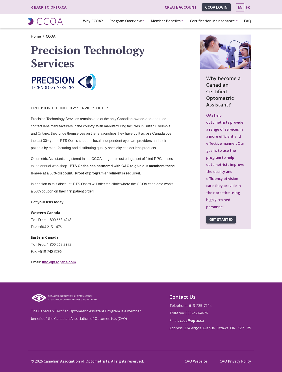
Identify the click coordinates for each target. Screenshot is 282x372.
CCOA (51, 36)
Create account (181, 7)
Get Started (221, 219)
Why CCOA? (93, 20)
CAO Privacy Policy (235, 361)
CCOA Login (216, 7)
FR (248, 7)
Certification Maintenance (212, 20)
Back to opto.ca (50, 7)
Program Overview (125, 20)
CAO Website (196, 361)
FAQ (247, 20)
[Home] (45, 21)
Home (36, 36)
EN (240, 7)
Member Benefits (166, 20)
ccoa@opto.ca (192, 320)
